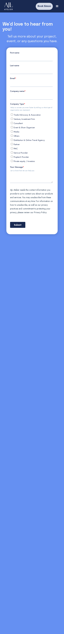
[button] (57, 6)
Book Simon (44, 6)
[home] (8, 6)
